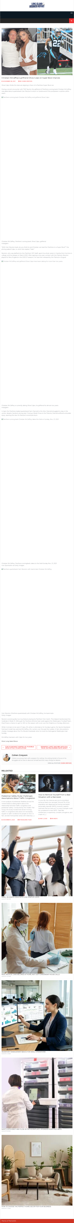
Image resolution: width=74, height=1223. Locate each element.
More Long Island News (10, 741)
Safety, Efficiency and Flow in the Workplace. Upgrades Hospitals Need (32, 1129)
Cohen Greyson (27, 81)
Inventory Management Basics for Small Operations (24, 1052)
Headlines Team (26, 820)
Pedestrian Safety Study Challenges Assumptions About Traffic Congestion (18, 797)
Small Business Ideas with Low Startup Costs (20, 897)
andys (55, 818)
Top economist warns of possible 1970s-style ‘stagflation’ (19, 747)
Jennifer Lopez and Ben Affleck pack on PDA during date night (54, 747)
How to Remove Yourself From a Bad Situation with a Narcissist (54, 796)
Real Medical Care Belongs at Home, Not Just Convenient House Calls (31, 974)
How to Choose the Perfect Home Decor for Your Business (26, 1206)
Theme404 (12, 1221)
